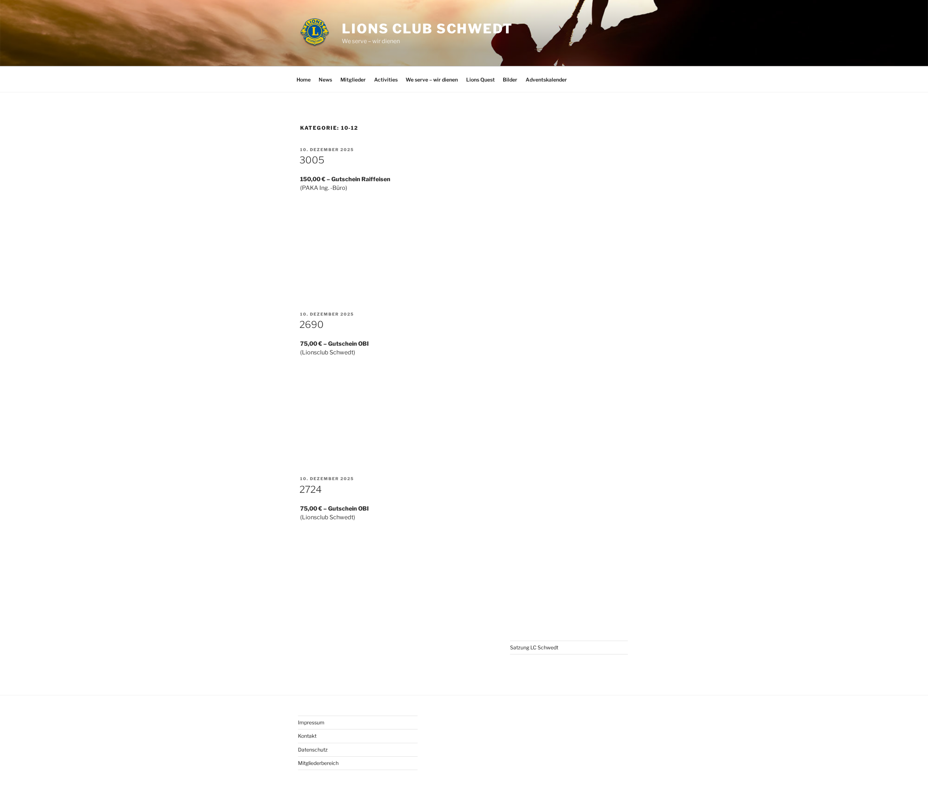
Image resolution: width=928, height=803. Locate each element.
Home (304, 79)
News (325, 79)
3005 (311, 160)
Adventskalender (546, 79)
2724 (310, 489)
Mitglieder (353, 79)
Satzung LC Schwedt (534, 647)
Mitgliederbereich (318, 763)
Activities (386, 79)
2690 (311, 324)
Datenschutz (313, 749)
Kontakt (307, 736)
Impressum (311, 722)
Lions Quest (480, 79)
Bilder (510, 79)
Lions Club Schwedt (427, 29)
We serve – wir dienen (432, 79)
